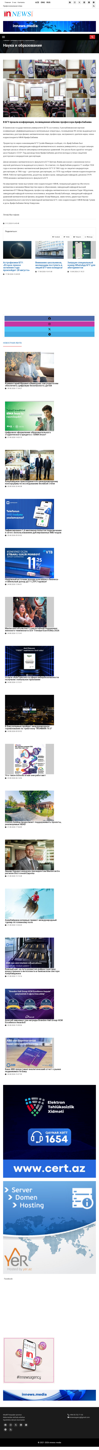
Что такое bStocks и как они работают (25, 775)
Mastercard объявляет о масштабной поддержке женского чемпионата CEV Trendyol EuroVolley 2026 (32, 629)
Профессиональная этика (12, 6)
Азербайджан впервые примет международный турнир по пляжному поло (31, 921)
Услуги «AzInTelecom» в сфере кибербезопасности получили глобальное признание (32, 678)
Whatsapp (89, 237)
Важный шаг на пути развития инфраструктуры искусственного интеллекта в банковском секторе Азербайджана (32, 971)
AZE (37, 2)
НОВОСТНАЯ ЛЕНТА (12, 343)
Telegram (78, 237)
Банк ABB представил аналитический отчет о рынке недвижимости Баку (33, 1070)
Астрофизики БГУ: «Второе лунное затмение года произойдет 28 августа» (16, 266)
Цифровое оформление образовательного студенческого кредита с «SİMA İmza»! (28, 433)
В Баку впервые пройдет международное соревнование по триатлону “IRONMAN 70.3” (28, 727)
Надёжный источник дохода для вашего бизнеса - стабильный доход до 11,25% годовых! (32, 580)
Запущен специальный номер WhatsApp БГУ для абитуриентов (81, 265)
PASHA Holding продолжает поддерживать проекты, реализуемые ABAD (33, 823)
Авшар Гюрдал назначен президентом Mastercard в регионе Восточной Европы (32, 872)
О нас (14, 2)
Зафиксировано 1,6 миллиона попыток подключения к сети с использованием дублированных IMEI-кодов (33, 531)
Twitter (67, 237)
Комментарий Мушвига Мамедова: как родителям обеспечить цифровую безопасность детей (31, 384)
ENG (43, 2)
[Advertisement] (49, 296)
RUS (48, 2)
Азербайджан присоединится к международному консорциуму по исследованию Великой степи (31, 482)
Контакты (21, 2)
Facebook (57, 237)
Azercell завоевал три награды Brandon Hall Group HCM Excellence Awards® (34, 1021)
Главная (8, 2)
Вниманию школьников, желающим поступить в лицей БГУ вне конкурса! (49, 265)
